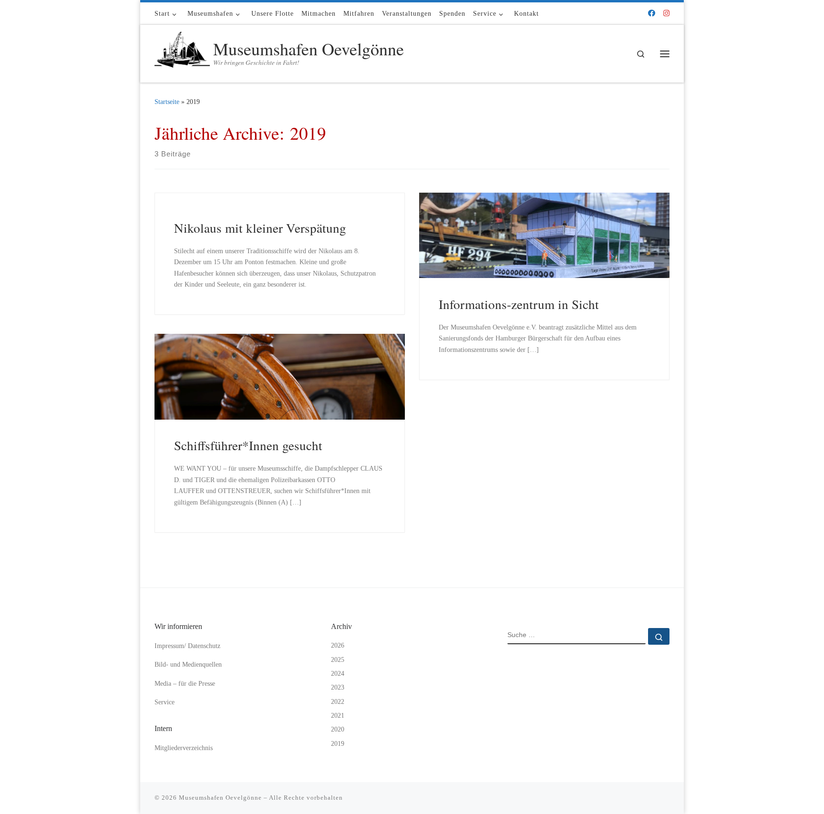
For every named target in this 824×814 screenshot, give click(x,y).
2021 (337, 715)
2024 (337, 673)
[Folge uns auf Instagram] (666, 13)
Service (164, 702)
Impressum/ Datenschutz (187, 645)
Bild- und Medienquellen (188, 664)
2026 (337, 645)
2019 (337, 743)
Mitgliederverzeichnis (183, 748)
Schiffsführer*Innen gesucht (248, 445)
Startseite (166, 101)
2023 (337, 687)
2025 (337, 659)
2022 (337, 701)
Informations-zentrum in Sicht (519, 304)
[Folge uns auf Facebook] (651, 13)
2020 (337, 729)
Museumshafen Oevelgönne (220, 797)
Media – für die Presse (184, 683)
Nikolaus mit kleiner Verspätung (260, 228)
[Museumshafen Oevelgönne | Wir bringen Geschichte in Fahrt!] (182, 51)
